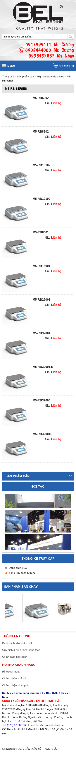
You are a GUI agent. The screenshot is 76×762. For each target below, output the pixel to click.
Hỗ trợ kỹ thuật (11, 671)
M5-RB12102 (41, 198)
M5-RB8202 (41, 131)
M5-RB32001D (43, 434)
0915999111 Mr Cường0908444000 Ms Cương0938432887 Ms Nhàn (49, 50)
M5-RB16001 (41, 266)
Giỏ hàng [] (66, 65)
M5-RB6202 (41, 98)
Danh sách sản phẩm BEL (17, 643)
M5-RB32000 (41, 400)
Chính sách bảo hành (14, 656)
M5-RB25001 (41, 299)
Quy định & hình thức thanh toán (21, 649)
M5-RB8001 (41, 232)
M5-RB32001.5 (43, 366)
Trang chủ (8, 76)
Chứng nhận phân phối (15, 685)
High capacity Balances (50, 76)
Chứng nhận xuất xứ (14, 678)
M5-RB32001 (41, 333)
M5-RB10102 (41, 165)
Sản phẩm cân (26, 76)
